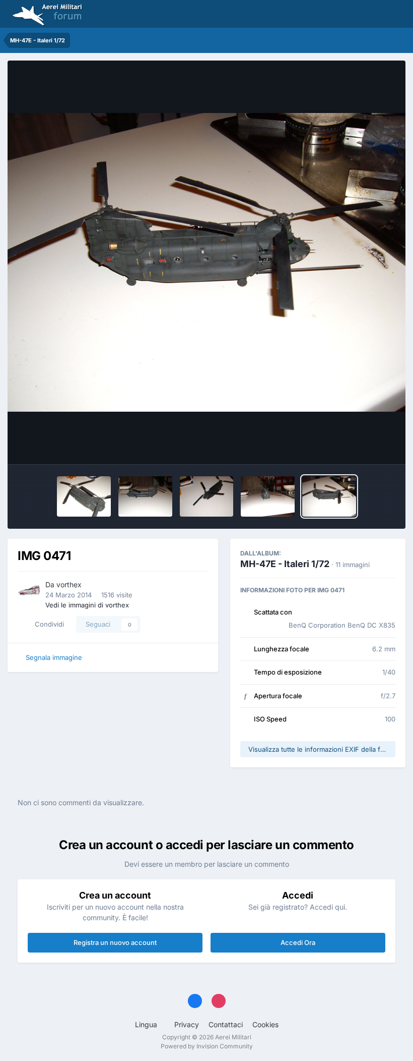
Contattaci (226, 1024)
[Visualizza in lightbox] (206, 262)
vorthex (69, 584)
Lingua (147, 1024)
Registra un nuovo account (115, 942)
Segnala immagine (54, 657)
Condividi (47, 624)
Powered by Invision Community (207, 1046)
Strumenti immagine (350, 446)
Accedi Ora (298, 942)
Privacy (186, 1024)
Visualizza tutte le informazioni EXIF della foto (319, 749)
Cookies (265, 1024)
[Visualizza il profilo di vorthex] (29, 590)
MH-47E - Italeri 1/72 (284, 564)
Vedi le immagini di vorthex (87, 605)
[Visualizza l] (84, 496)
